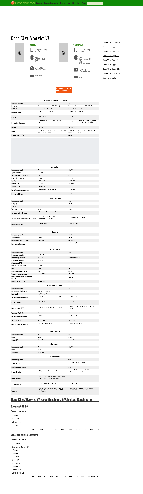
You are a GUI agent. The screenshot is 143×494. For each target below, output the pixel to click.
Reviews (39, 3)
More (78, 3)
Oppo (32, 44)
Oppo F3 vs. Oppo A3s (111, 51)
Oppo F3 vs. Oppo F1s (111, 60)
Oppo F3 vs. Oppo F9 (111, 56)
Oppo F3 (41, 106)
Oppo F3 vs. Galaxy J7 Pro (112, 78)
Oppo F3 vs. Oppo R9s (111, 69)
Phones (62, 3)
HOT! (73, 3)
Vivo (75, 44)
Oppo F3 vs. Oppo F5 (111, 47)
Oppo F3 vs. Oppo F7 (111, 65)
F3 (35, 44)
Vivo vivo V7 (72, 106)
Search (84, 3)
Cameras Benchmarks (51, 3)
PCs (68, 3)
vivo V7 (80, 44)
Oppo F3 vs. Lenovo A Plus (113, 42)
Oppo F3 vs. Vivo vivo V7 (112, 73)
